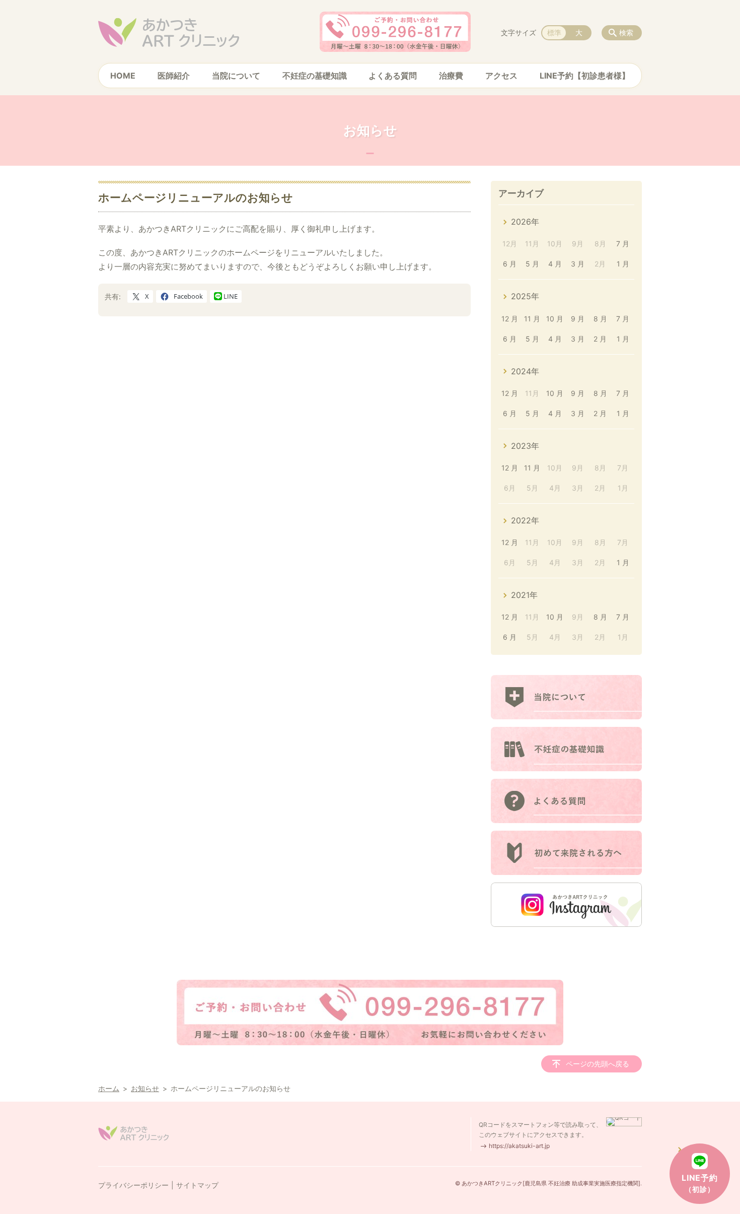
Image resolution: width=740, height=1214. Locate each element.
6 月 (509, 263)
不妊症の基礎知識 (314, 76)
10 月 (554, 318)
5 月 (532, 263)
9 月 (577, 318)
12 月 (509, 318)
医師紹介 (174, 76)
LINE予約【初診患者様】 (585, 76)
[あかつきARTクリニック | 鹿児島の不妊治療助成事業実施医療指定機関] (168, 32)
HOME (122, 76)
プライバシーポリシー (133, 1185)
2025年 (525, 296)
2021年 (524, 595)
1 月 (623, 263)
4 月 (555, 263)
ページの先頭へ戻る (597, 1063)
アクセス (501, 76)
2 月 (600, 338)
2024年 (525, 371)
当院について (236, 76)
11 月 (532, 318)
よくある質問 (392, 76)
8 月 (600, 318)
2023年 (525, 446)
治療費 (451, 76)
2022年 (525, 520)
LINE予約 (700, 1183)
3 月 (577, 263)
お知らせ (145, 1088)
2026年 (525, 222)
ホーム (108, 1088)
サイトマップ (197, 1185)
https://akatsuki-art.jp (519, 1146)
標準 (554, 32)
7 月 (622, 243)
